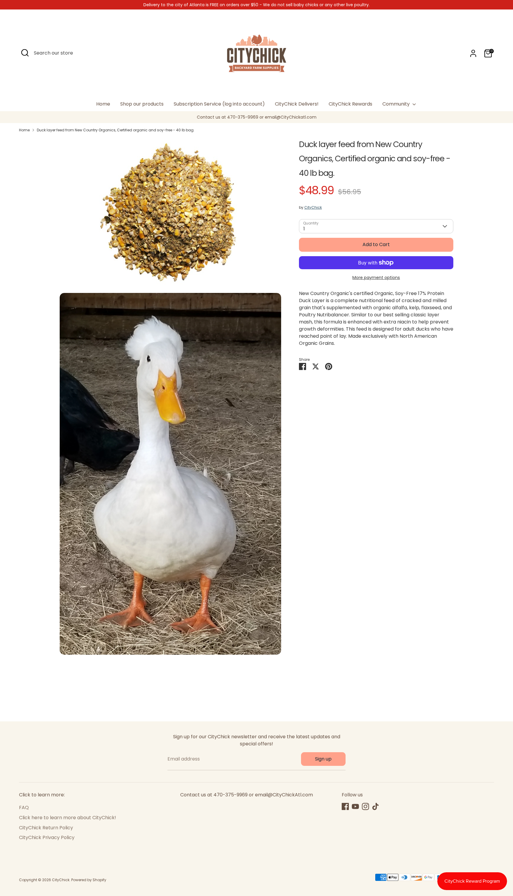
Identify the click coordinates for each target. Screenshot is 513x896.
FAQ (24, 807)
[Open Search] (25, 53)
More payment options (376, 277)
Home (103, 104)
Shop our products (142, 104)
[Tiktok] (375, 806)
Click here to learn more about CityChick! (67, 817)
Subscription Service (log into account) (219, 104)
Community (396, 104)
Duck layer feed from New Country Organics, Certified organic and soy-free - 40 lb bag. (115, 130)
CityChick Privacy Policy (47, 837)
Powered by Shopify (88, 879)
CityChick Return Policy (46, 827)
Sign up (323, 758)
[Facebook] (345, 806)
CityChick (313, 207)
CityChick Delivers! (297, 104)
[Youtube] (355, 806)
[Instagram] (365, 806)
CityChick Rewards (350, 104)
